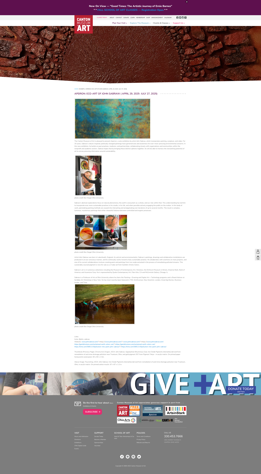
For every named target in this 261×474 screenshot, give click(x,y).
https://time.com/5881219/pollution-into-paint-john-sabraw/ (97, 347)
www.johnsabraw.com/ (90, 342)
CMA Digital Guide (80, 446)
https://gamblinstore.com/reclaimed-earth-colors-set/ (94, 344)
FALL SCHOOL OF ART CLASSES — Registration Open (130, 10)
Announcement (157, 18)
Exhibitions (77, 443)
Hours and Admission (81, 436)
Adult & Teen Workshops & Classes (124, 437)
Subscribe (91, 411)
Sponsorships (98, 443)
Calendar (167, 18)
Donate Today (241, 389)
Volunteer (97, 446)
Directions (77, 439)
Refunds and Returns (143, 443)
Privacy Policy (141, 439)
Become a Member (100, 439)
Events (76, 449)
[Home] (83, 24)
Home (76, 89)
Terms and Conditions (143, 436)
